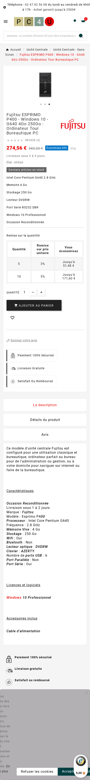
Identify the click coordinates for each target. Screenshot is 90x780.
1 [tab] (41, 104)
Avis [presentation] (45, 435)
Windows (14, 598)
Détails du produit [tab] (45, 420)
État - (10, 162)
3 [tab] (49, 104)
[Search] (81, 36)
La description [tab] (45, 405)
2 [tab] (45, 104)
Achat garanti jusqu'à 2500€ (54, 9)
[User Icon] (74, 21)
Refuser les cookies (37, 772)
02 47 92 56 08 (36, 4)
